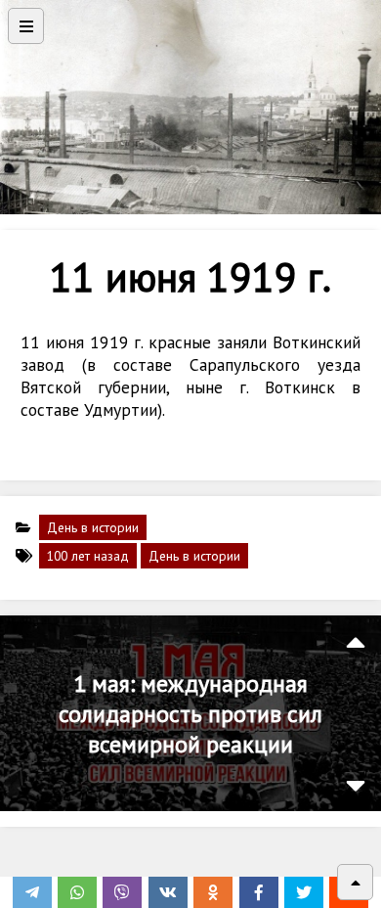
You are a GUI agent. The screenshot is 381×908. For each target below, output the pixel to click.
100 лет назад (88, 556)
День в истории (93, 527)
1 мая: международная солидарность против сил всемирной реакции (190, 713)
